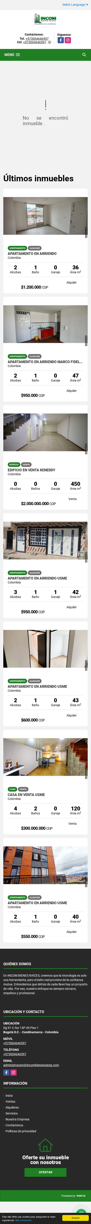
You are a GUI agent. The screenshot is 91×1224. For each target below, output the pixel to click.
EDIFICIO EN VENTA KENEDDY (31, 470)
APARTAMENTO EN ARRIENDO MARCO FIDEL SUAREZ (45, 362)
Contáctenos (14, 1125)
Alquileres (12, 1107)
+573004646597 (37, 38)
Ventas (10, 1101)
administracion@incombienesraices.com (31, 1065)
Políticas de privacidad (21, 1131)
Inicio (9, 1095)
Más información (23, 1220)
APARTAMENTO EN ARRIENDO (32, 254)
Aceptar (76, 1217)
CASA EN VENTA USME (26, 795)
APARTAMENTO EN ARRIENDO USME (37, 578)
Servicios (12, 1113)
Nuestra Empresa (17, 1119)
